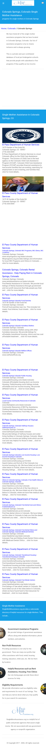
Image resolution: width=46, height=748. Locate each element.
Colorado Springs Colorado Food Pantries (21, 303)
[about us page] (42, 3)
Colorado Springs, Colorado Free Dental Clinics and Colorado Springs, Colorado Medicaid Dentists (23, 533)
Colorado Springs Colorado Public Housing (21, 379)
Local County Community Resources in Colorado (21, 404)
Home (3, 28)
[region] (23, 89)
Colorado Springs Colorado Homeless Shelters (22, 328)
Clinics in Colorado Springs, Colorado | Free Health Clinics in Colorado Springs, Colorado (23, 484)
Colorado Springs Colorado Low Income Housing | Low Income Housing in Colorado (22, 459)
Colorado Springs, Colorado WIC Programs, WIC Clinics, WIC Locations (22, 253)
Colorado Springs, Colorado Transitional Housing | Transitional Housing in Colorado (22, 559)
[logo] (23, 3)
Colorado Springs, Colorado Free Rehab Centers (21, 583)
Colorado (12, 28)
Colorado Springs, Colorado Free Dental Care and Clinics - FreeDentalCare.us (22, 508)
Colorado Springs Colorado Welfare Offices (20, 349)
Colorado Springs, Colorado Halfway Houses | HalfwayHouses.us (22, 431)
